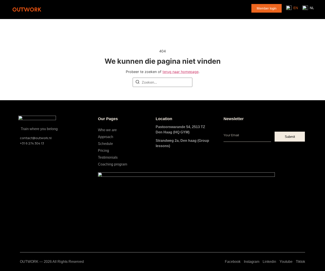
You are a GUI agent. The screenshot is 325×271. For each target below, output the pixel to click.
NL (312, 8)
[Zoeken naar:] (162, 82)
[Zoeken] (137, 82)
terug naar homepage (180, 71)
